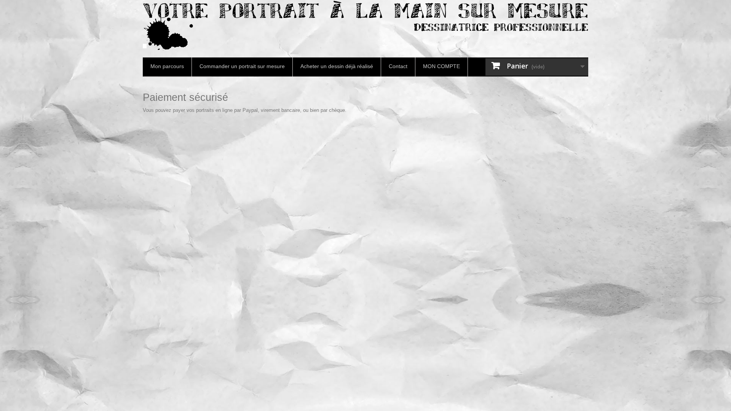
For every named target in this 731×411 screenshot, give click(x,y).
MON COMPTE (441, 66)
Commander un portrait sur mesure (242, 66)
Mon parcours (167, 66)
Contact (398, 66)
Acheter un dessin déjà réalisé (336, 66)
